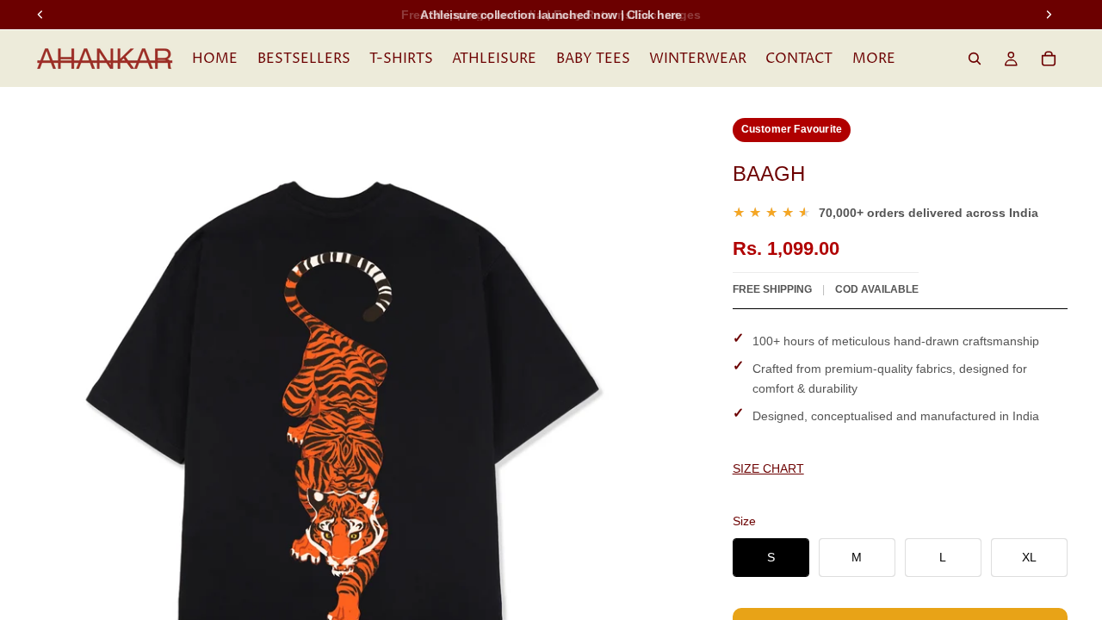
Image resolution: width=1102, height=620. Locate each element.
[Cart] (1049, 59)
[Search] (975, 59)
